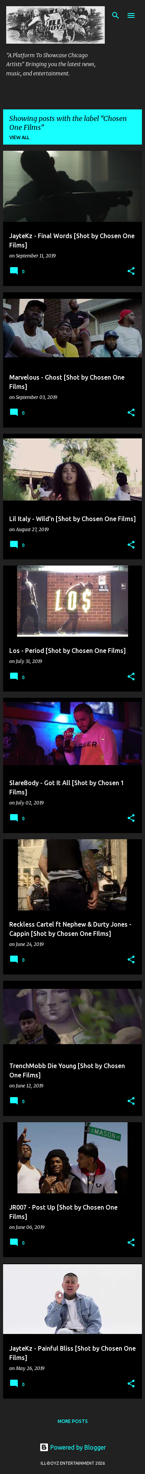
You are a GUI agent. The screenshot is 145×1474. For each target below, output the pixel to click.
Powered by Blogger (77, 1447)
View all (19, 137)
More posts (73, 1421)
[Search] (115, 15)
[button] (131, 271)
